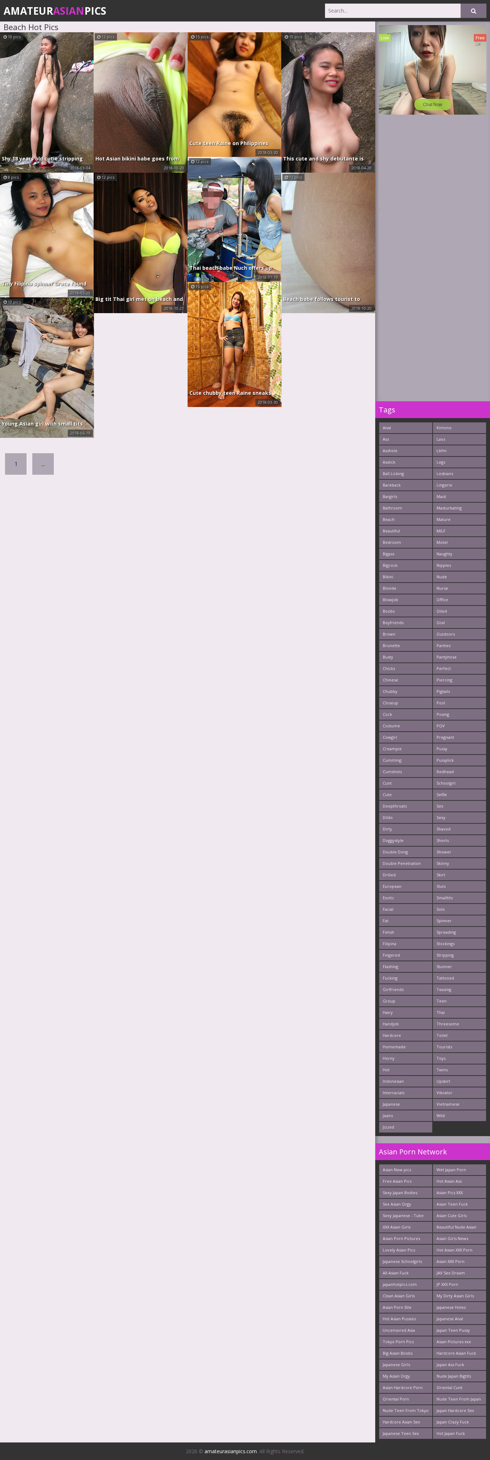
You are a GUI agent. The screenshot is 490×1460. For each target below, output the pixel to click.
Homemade (394, 1046)
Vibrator (444, 1092)
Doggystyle (393, 840)
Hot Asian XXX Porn (454, 1250)
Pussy (442, 748)
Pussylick (445, 760)
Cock (387, 714)
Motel (442, 542)
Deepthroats (395, 806)
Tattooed (445, 978)
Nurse (442, 588)
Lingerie (444, 485)
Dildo (388, 817)
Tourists (444, 1046)
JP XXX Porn (447, 1284)
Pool (441, 702)
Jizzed (388, 1127)
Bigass (388, 553)
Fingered (391, 955)
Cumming (392, 760)
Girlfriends (393, 989)
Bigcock (390, 565)
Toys (441, 1058)
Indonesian (393, 1081)
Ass (386, 439)
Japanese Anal (450, 1318)
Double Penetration (402, 863)
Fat (385, 920)
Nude (442, 576)
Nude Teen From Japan (459, 1399)
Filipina (389, 943)
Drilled (389, 874)
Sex (440, 806)
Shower (444, 852)
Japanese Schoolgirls (402, 1261)
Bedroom (392, 542)
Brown (389, 634)
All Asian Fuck (396, 1272)
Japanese (391, 1104)
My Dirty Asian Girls (455, 1295)
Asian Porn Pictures (401, 1238)
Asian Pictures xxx (454, 1341)
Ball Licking (393, 473)
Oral (441, 622)
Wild (441, 1115)
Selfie (442, 794)
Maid (441, 496)
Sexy (441, 817)
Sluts (441, 886)
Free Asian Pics (397, 1181)
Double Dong (395, 852)
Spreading (446, 932)
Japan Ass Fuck (450, 1364)
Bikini (388, 576)
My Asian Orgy (396, 1376)
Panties (444, 645)
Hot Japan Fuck (451, 1433)
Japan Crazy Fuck (453, 1422)
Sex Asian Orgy (397, 1204)
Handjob (391, 1023)
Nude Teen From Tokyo (406, 1410)
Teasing (444, 989)
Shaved (444, 829)
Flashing (390, 966)
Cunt (387, 783)
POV (441, 725)
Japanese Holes (451, 1307)
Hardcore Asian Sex (401, 1422)
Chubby (390, 691)
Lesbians (445, 473)
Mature (444, 519)
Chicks (389, 668)
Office (442, 599)
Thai (441, 1012)
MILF (441, 530)
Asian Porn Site (397, 1307)
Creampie (392, 748)
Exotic (388, 897)
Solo (441, 909)
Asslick (389, 462)
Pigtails (443, 691)
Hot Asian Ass (449, 1181)
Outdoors (446, 634)
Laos (441, 439)
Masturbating (449, 508)
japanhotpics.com (400, 1284)
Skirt (441, 874)
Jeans (388, 1115)
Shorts (443, 840)
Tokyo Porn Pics (398, 1341)
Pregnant (445, 737)
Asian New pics (397, 1169)
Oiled (442, 611)
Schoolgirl (446, 783)
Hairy (388, 1012)
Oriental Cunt (449, 1387)
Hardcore (392, 1035)
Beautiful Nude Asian (456, 1227)
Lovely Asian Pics (399, 1250)
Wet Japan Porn (451, 1169)
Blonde (389, 588)
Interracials (393, 1092)
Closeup (390, 702)
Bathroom (392, 508)
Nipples (444, 565)
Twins (442, 1069)
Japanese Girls (396, 1364)
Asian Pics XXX (450, 1192)
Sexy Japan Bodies (400, 1192)
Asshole (390, 450)
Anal (387, 427)
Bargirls (390, 496)
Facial (388, 909)
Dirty (387, 829)
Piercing (444, 680)
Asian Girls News (452, 1238)
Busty (388, 657)
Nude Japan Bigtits (454, 1376)
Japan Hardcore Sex (455, 1410)
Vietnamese (448, 1104)
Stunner (444, 966)
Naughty (444, 553)
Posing (443, 714)
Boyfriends (393, 622)
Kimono (444, 427)
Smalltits (445, 897)
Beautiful (391, 530)
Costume (391, 725)
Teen (442, 1001)
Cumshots (392, 771)
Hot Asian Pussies (399, 1318)
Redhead (445, 771)
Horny (389, 1058)
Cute (387, 794)
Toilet (442, 1035)
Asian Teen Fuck (452, 1204)
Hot (386, 1069)
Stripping (445, 955)
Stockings (445, 943)
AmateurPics (55, 11)
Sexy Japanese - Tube (403, 1215)
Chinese (390, 680)
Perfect (444, 668)
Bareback (392, 485)
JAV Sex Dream (451, 1272)
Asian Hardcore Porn (403, 1387)
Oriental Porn (396, 1399)
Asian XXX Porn (451, 1261)
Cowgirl (390, 737)
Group (389, 1001)
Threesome (448, 1023)
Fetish (388, 932)
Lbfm (442, 450)
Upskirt (443, 1081)
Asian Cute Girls (452, 1215)
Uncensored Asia (399, 1330)
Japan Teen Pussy (453, 1330)
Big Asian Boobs (398, 1353)
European (392, 886)
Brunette (391, 645)
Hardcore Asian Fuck (456, 1353)
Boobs (389, 611)
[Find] (473, 11)
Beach (389, 519)
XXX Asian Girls (396, 1227)
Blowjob (390, 599)
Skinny (443, 863)
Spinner (444, 920)
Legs (441, 462)
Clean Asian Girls (399, 1295)
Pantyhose (447, 657)
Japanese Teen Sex (401, 1433)
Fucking (390, 978)
